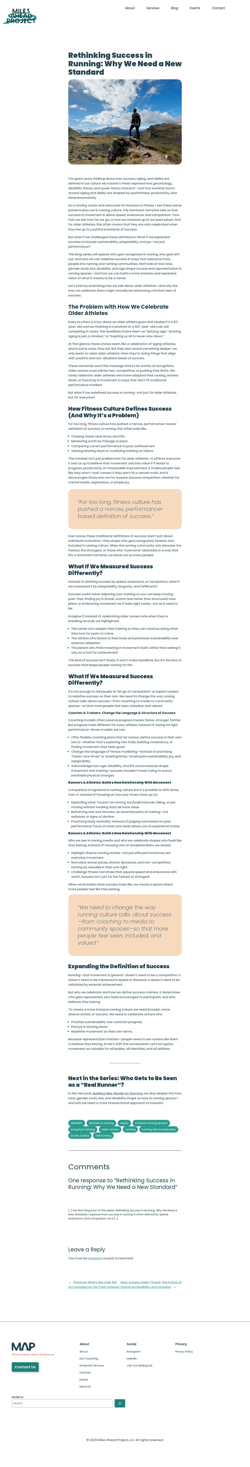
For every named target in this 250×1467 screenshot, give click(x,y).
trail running (103, 1135)
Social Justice (80, 1135)
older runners (110, 1129)
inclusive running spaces (151, 1123)
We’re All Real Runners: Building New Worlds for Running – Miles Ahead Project (123, 1198)
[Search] (120, 1403)
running (130, 1129)
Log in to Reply (77, 1227)
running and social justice (159, 1129)
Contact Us (25, 1367)
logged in (95, 1258)
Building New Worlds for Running (118, 1093)
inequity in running (83, 1129)
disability (77, 1123)
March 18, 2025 (79, 1202)
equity (124, 1123)
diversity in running (101, 1123)
